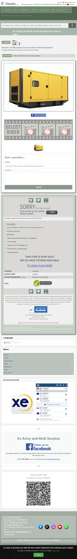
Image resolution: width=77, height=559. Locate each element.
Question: (21, 170)
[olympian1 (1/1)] (38, 147)
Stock (6, 364)
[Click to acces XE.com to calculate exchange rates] (38, 402)
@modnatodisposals (53, 459)
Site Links (7, 372)
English (8, 342)
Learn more (56, 550)
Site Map (20, 540)
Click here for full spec (13, 231)
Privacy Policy (29, 540)
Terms (49, 540)
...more (23, 277)
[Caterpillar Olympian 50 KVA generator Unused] (38, 115)
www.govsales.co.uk (15, 525)
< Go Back (6, 42)
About (6, 358)
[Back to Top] (73, 555)
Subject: (8, 162)
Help (6, 370)
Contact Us (56, 540)
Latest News (8, 361)
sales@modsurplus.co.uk (18, 522)
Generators (7, 56)
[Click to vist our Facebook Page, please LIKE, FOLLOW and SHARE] (38, 447)
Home (6, 355)
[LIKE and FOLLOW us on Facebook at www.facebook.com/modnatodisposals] (40, 527)
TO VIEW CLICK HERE (39, 265)
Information (8, 367)
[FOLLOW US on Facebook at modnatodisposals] (58, 4)
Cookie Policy (41, 540)
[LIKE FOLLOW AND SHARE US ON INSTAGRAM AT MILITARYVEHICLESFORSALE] (69, 2)
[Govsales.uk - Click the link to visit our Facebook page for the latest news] (38, 309)
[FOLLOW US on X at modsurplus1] (71, 4)
